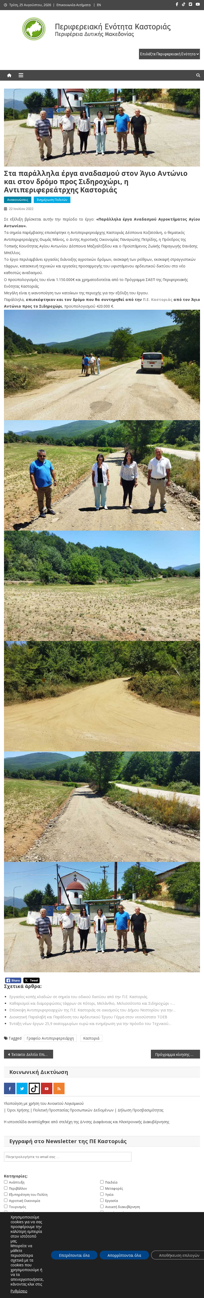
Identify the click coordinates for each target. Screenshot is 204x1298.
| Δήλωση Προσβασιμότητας (139, 1110)
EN (99, 5)
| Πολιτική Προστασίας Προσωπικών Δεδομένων (72, 1110)
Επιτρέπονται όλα (74, 1255)
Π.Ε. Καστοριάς (157, 299)
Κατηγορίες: (16, 1176)
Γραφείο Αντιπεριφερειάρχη (50, 1038)
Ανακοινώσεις (17, 199)
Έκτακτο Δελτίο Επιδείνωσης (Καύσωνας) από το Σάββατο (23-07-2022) (32, 1054)
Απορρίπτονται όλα (124, 1255)
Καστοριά (91, 1038)
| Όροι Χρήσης (17, 1110)
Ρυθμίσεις (19, 1290)
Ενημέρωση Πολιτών (52, 199)
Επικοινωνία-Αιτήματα (74, 5)
